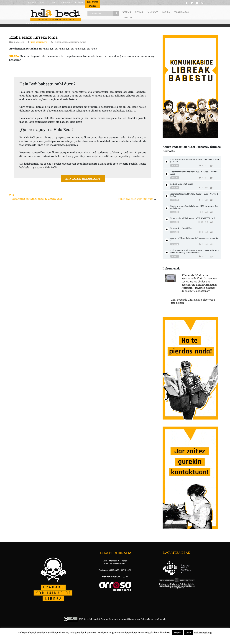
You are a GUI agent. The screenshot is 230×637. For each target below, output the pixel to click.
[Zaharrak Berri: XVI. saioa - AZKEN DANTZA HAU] (167, 219)
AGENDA (166, 12)
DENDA (43, 3)
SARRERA (79, 3)
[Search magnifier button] (116, 13)
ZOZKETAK (128, 17)
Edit (11, 195)
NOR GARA (32, 3)
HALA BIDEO (152, 12)
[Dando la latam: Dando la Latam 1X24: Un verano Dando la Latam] (167, 208)
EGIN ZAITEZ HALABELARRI (82, 178)
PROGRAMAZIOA (181, 12)
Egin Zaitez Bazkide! (92, 4)
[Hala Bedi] (56, 15)
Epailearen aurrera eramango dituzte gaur (37, 198)
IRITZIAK (139, 12)
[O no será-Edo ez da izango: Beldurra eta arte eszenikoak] (167, 240)
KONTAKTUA (66, 3)
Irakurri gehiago (203, 632)
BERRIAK (127, 12)
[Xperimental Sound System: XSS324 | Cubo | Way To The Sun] (167, 196)
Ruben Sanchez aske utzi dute (135, 198)
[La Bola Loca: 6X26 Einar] (167, 185)
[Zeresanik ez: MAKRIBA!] (167, 229)
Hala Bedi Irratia (39, 42)
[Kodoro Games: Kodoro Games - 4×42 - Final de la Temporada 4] (167, 162)
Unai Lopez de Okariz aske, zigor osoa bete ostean (193, 301)
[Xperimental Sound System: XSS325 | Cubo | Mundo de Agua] (167, 174)
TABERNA (53, 3)
